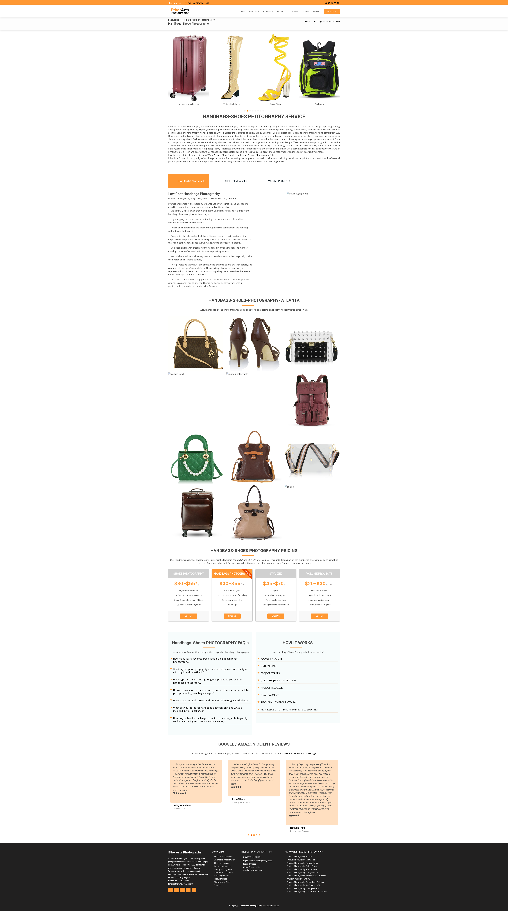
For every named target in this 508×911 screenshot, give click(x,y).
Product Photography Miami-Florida (302, 860)
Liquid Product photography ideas (257, 861)
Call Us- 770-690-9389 (198, 3)
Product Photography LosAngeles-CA (303, 888)
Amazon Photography (223, 857)
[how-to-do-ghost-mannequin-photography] (254, 347)
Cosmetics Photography (224, 860)
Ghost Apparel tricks (251, 867)
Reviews (305, 11)
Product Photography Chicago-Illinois (303, 872)
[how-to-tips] (195, 347)
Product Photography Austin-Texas (302, 869)
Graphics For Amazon (252, 870)
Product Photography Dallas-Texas (302, 866)
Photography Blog (222, 882)
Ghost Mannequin (221, 863)
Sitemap (217, 885)
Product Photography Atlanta (299, 857)
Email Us (188, 616)
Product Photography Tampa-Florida (302, 863)
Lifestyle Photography (223, 872)
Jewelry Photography (223, 869)
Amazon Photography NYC (298, 879)
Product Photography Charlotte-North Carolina (307, 891)
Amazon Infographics (223, 866)
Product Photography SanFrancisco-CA (303, 885)
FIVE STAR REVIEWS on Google (301, 753)
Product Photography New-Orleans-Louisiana (306, 876)
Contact (316, 11)
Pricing (294, 11)
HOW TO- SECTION (251, 857)
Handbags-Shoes (221, 876)
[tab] (188, 181)
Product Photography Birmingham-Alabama (305, 882)
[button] (245, 111)
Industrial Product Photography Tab (255, 155)
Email (331, 11)
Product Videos (220, 879)
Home (242, 11)
